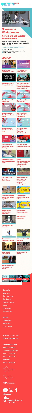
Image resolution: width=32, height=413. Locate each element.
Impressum (7, 308)
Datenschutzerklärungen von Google (19, 22)
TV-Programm (8, 296)
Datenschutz (7, 311)
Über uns (6, 293)
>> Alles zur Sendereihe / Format (13, 47)
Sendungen (7, 299)
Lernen (5, 305)
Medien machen (8, 302)
